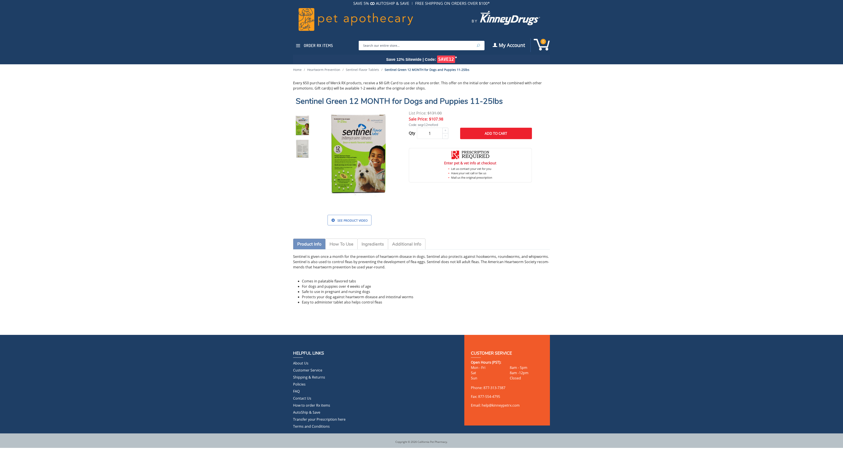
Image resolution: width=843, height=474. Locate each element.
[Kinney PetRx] (421, 21)
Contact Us (302, 398)
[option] (302, 125)
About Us (300, 363)
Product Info (309, 244)
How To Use (341, 244)
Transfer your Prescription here (319, 419)
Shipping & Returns (309, 377)
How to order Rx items (311, 405)
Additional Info (406, 244)
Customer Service (307, 370)
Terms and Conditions (311, 426)
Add (496, 133)
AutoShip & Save (306, 412)
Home (297, 70)
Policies (299, 384)
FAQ (296, 391)
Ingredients (373, 244)
